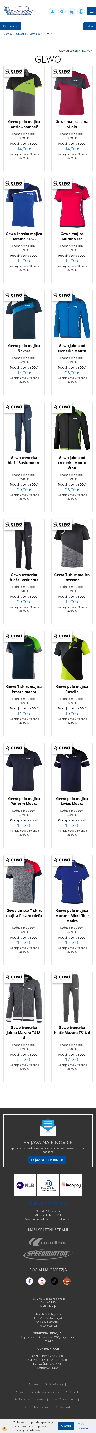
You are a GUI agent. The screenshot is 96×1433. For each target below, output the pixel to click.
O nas (36, 1384)
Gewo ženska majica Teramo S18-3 (24, 236)
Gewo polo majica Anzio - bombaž (24, 124)
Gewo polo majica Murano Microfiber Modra (72, 915)
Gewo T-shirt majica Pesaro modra (24, 689)
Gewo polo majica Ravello (72, 689)
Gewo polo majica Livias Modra (72, 801)
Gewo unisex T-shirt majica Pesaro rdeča (24, 913)
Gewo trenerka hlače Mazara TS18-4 (72, 1030)
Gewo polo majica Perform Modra (24, 801)
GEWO (48, 34)
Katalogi (65, 1407)
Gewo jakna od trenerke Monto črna (72, 462)
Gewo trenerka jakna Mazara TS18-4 (24, 1032)
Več (24, 213)
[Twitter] (42, 1281)
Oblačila (21, 34)
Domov (7, 34)
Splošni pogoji (58, 1384)
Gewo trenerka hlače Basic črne (24, 577)
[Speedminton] (48, 1254)
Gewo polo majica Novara (24, 348)
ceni (75, 50)
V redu (66, 1426)
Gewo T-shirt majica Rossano (72, 577)
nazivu (86, 50)
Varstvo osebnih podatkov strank (40, 1392)
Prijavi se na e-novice (47, 1160)
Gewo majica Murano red (72, 236)
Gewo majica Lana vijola (72, 124)
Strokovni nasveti (39, 1407)
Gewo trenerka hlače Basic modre (24, 460)
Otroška (35, 34)
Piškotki (74, 1392)
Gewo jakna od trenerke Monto (72, 348)
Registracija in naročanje (34, 1399)
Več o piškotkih (83, 1426)
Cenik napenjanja (69, 1399)
